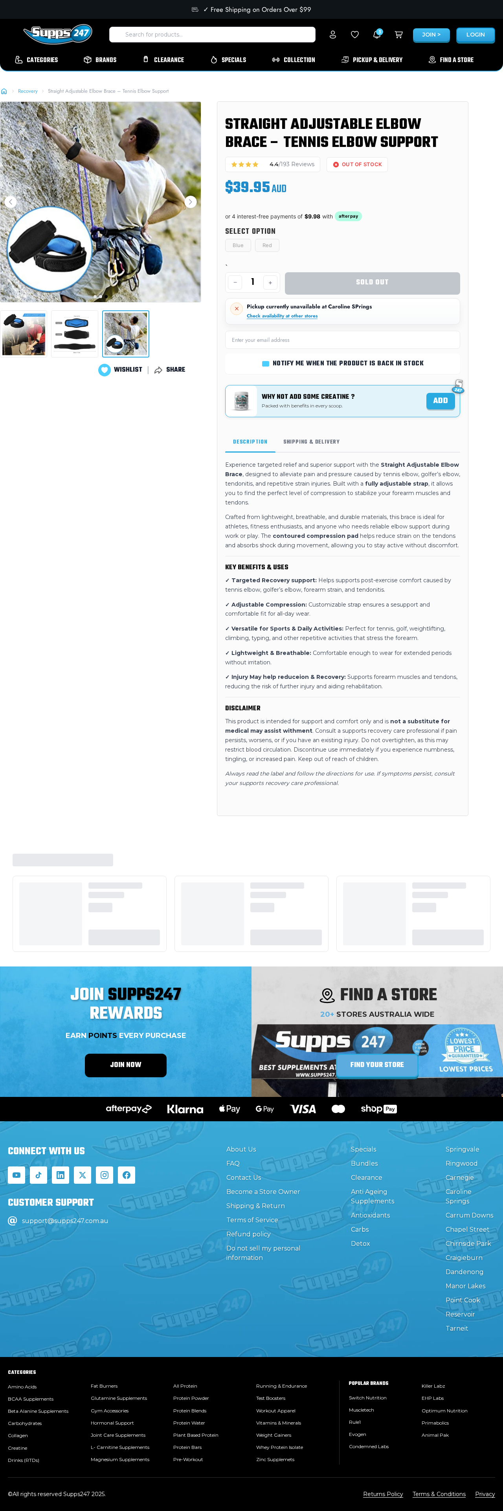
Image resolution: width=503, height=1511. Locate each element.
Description (250, 442)
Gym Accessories (110, 1411)
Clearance (366, 1177)
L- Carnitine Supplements (120, 1447)
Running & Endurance (281, 1386)
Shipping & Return (255, 1206)
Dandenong (465, 1272)
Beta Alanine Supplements (38, 1411)
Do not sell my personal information (263, 1253)
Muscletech (361, 1410)
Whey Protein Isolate (279, 1447)
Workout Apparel (276, 1411)
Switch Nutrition (368, 1398)
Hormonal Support (112, 1423)
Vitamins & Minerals (278, 1423)
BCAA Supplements (30, 1399)
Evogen (357, 1434)
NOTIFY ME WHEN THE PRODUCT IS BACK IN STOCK (348, 364)
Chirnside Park (468, 1243)
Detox (360, 1243)
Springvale (462, 1149)
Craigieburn (464, 1258)
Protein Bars (187, 1447)
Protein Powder (191, 1398)
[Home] (4, 91)
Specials (363, 1149)
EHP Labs (433, 1398)
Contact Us (243, 1177)
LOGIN (475, 34)
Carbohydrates (25, 1423)
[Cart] (399, 34)
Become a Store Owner (263, 1192)
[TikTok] (38, 1175)
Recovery (28, 91)
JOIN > (431, 34)
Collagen (18, 1435)
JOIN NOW (125, 1065)
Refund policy (248, 1234)
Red (267, 245)
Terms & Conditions (439, 1494)
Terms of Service (252, 1220)
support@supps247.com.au (65, 1221)
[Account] (333, 34)
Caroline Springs (459, 1196)
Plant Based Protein (195, 1435)
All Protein (185, 1386)
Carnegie (460, 1177)
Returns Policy (383, 1494)
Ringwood (462, 1163)
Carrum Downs (469, 1215)
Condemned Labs (369, 1446)
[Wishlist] (355, 34)
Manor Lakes (465, 1286)
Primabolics (435, 1423)
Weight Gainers (273, 1435)
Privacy (485, 1494)
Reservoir (460, 1314)
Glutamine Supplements (119, 1398)
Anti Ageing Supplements (372, 1196)
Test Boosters (270, 1398)
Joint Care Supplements (118, 1435)
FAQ (233, 1163)
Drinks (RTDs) (23, 1460)
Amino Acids (22, 1387)
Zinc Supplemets (275, 1459)
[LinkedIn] (60, 1175)
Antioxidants (370, 1215)
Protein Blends (189, 1411)
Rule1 (355, 1422)
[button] (10, 202)
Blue (238, 245)
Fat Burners (104, 1386)
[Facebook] (126, 1175)
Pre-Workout (188, 1459)
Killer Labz (433, 1386)
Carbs (360, 1229)
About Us (241, 1149)
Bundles (364, 1163)
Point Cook (463, 1300)
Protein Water (189, 1423)
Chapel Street (468, 1229)
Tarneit (457, 1328)
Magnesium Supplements (120, 1459)
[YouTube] (16, 1175)
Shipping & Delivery (311, 442)
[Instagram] (104, 1175)
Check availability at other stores (282, 316)
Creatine (17, 1448)
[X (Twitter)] (82, 1175)
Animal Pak (435, 1435)
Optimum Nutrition (445, 1411)
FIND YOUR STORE (377, 1065)
